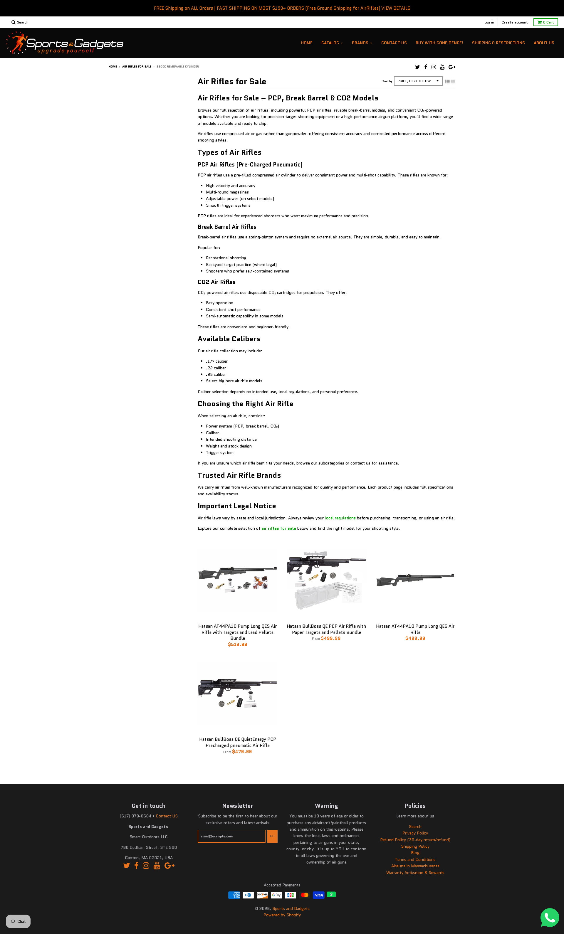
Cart (548, 22)
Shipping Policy (415, 846)
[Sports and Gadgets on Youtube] (442, 67)
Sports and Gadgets (291, 908)
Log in (489, 22)
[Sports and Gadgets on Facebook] (425, 67)
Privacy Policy (415, 833)
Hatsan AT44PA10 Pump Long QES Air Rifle (415, 629)
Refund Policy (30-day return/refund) (415, 840)
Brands (360, 43)
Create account (515, 22)
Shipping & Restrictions (498, 43)
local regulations (340, 518)
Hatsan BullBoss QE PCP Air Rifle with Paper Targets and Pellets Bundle (326, 629)
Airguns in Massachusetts (415, 866)
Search (415, 826)
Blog (415, 853)
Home (307, 43)
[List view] (453, 81)
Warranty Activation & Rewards (415, 873)
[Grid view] (447, 81)
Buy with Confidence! (439, 43)
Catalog (330, 43)
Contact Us (394, 43)
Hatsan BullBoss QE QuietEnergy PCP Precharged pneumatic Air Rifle (237, 742)
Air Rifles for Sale (136, 66)
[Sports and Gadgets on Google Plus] (452, 67)
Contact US (167, 816)
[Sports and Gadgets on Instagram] (434, 67)
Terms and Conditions (415, 859)
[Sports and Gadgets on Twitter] (417, 67)
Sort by (387, 81)
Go (272, 836)
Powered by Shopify (282, 915)
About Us (544, 43)
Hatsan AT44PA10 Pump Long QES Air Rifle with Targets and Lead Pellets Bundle (237, 632)
